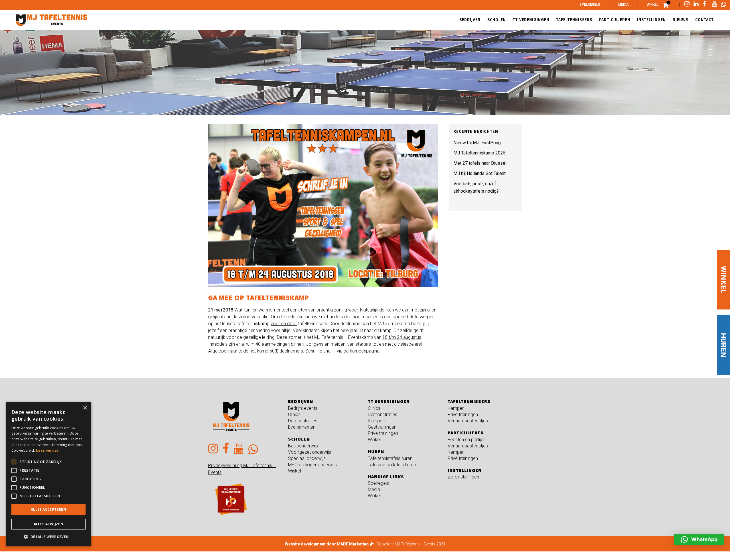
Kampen (376, 420)
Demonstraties (302, 420)
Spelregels (589, 5)
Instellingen (465, 470)
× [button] (85, 408)
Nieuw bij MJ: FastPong (477, 142)
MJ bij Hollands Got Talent (479, 173)
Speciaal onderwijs (307, 458)
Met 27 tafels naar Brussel (479, 163)
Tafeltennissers (469, 401)
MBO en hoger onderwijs (312, 464)
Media (623, 5)
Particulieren (466, 432)
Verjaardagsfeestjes (468, 420)
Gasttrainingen (382, 427)
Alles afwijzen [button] (49, 524)
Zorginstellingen (463, 477)
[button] (699, 539)
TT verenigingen (389, 401)
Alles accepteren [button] (48, 509)
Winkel (652, 5)
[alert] (48, 474)
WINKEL (723, 280)
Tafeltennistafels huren (390, 458)
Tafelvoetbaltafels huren (392, 464)
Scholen (299, 439)
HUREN (723, 345)
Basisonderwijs (303, 446)
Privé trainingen (383, 433)
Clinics (294, 414)
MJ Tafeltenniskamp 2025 (479, 153)
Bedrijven (300, 401)
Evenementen (301, 427)
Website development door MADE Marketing (327, 544)
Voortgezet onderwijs (309, 452)
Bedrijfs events (302, 408)
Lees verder (47, 450)
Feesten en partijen (467, 439)
